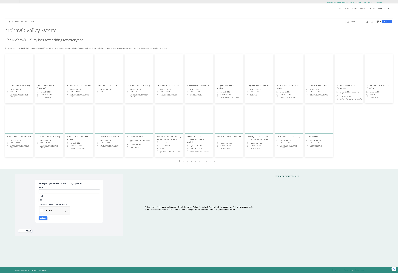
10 (215, 161)
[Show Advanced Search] (367, 21)
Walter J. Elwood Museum (288, 97)
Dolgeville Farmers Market (258, 85)
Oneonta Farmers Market (317, 85)
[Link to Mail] (8, 1)
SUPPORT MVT (369, 2)
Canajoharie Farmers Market (109, 136)
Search (387, 21)
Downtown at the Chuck (107, 85)
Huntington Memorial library (319, 94)
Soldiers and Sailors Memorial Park (79, 95)
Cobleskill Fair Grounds (77, 148)
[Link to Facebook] (17, 1)
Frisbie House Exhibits (136, 136)
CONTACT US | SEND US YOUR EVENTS (340, 2)
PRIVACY (379, 2)
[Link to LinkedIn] (21, 1)
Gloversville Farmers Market (199, 85)
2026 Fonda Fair (313, 136)
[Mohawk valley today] (23, 8)
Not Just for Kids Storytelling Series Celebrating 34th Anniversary (169, 139)
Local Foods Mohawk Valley (18, 85)
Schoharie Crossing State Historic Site (170, 152)
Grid (377, 21)
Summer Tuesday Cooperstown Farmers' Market (196, 139)
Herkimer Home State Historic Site (351, 99)
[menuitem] (340, 2)
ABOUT (359, 2)
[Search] (388, 8)
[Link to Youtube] (11, 1)
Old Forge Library (225, 148)
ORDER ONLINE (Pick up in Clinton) (19, 95)
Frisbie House (134, 147)
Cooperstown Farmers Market (229, 97)
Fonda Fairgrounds (316, 145)
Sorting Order (372, 21)
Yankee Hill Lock (375, 97)
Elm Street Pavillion (196, 94)
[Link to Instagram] (14, 1)
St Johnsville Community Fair (79, 85)
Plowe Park (253, 94)
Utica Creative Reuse (46, 97)
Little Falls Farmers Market (168, 85)
